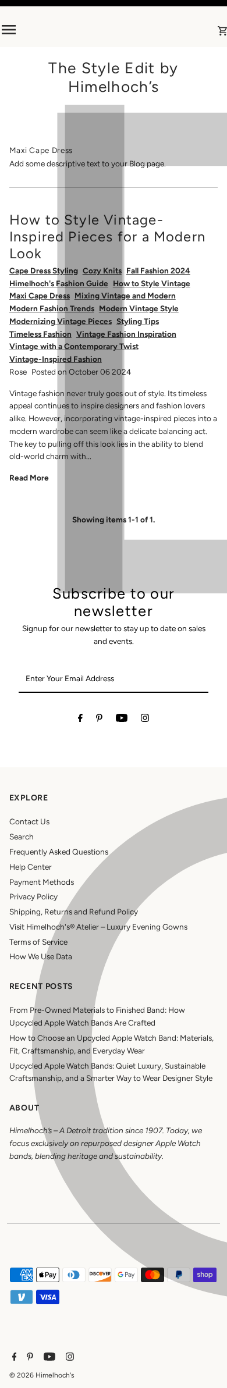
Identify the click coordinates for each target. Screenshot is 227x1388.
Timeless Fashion (40, 334)
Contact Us (29, 821)
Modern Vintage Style (139, 308)
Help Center (30, 866)
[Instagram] (145, 720)
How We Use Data (40, 956)
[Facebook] (80, 720)
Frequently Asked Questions (58, 851)
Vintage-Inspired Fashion (55, 359)
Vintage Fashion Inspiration (126, 334)
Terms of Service (38, 941)
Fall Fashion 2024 (158, 270)
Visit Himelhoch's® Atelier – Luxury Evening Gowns (98, 926)
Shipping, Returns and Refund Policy (73, 911)
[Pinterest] (99, 720)
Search (21, 836)
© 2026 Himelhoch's (42, 1375)
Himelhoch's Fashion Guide (58, 283)
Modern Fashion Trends (51, 308)
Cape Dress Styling (43, 270)
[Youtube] (121, 720)
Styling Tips (137, 321)
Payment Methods (41, 882)
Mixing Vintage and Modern (125, 295)
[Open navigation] (42, 29)
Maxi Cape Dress (39, 295)
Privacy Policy (33, 896)
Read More (29, 477)
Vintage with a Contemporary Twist (74, 346)
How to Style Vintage (151, 283)
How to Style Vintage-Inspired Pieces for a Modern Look (107, 236)
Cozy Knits (102, 270)
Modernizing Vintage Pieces (60, 321)
